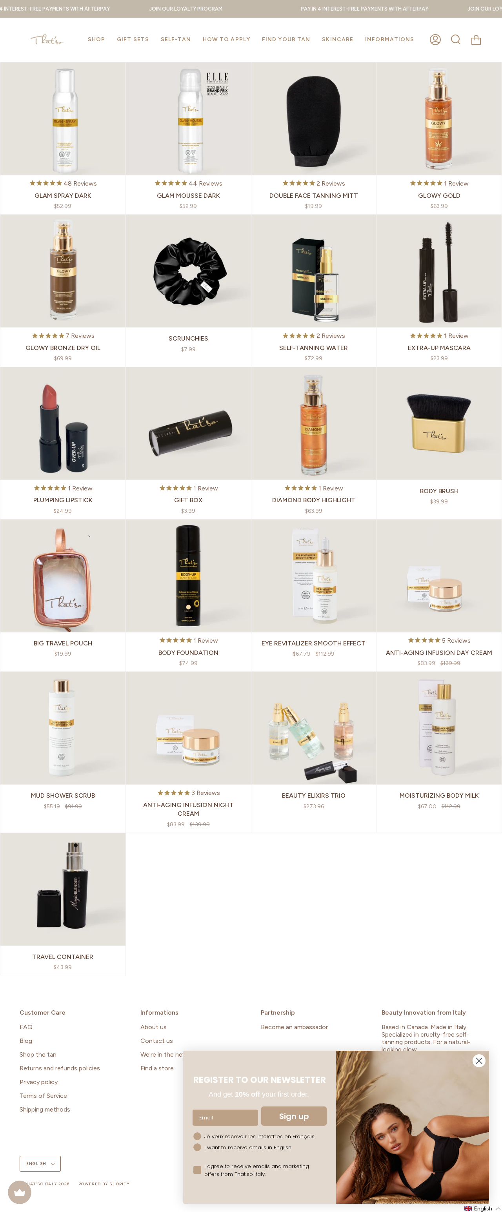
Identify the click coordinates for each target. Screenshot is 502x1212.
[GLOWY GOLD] (439, 118)
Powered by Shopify (104, 1183)
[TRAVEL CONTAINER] (63, 889)
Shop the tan (38, 1054)
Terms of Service (43, 1095)
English (37, 1163)
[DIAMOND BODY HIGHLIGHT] (313, 423)
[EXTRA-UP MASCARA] (439, 271)
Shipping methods (45, 1109)
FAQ (26, 1027)
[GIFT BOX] (188, 423)
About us (153, 1027)
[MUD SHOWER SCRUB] (63, 728)
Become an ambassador (294, 1027)
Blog (26, 1040)
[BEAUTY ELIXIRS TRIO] (313, 728)
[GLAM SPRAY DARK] (63, 118)
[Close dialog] (479, 1061)
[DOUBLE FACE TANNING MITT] (313, 118)
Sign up (294, 1116)
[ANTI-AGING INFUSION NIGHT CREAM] (188, 728)
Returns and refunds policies (60, 1068)
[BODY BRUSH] (439, 423)
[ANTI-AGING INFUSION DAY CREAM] (439, 575)
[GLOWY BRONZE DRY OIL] (63, 271)
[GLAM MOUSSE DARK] (188, 118)
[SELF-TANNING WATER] (313, 271)
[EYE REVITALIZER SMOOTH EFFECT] (313, 575)
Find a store (157, 1068)
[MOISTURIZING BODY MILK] (439, 728)
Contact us (156, 1040)
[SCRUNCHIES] (188, 271)
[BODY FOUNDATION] (188, 575)
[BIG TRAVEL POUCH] (63, 575)
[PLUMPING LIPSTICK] (63, 423)
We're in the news (165, 1054)
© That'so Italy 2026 (44, 1183)
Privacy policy (39, 1082)
